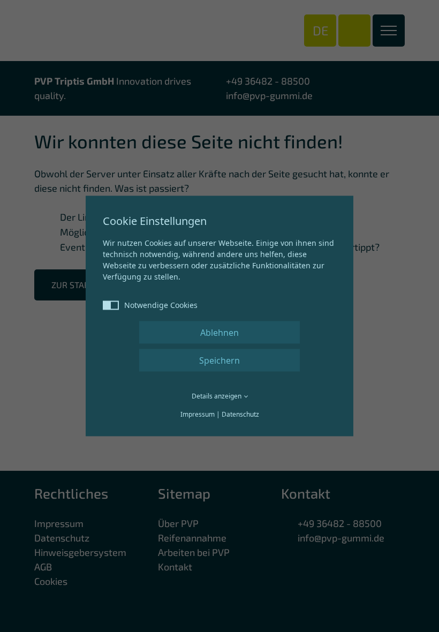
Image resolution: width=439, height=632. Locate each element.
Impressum (197, 414)
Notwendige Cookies (161, 305)
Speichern (219, 360)
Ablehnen (219, 332)
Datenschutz (240, 414)
